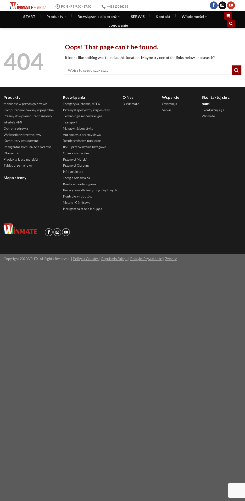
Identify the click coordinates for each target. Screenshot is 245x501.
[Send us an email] (222, 5)
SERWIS (138, 16)
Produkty (54, 16)
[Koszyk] (228, 16)
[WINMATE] (28, 5)
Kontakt (163, 16)
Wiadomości (193, 16)
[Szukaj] (231, 24)
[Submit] (236, 70)
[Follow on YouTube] (231, 5)
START (29, 16)
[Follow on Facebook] (214, 5)
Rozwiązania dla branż (97, 16)
